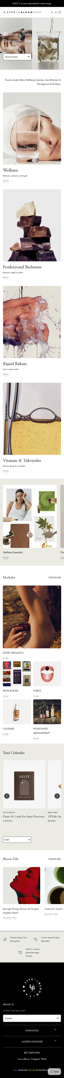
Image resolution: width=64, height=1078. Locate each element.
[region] (32, 43)
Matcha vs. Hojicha (54, 908)
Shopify (31, 1069)
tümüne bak (55, 577)
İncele (5, 658)
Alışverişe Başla (11, 56)
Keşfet (5, 180)
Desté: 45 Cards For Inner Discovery (24, 816)
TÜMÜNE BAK (54, 859)
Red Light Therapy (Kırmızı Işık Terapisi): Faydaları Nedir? (21, 910)
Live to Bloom (24, 1059)
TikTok (43, 1059)
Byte (15, 1069)
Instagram (35, 1059)
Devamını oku (9, 917)
